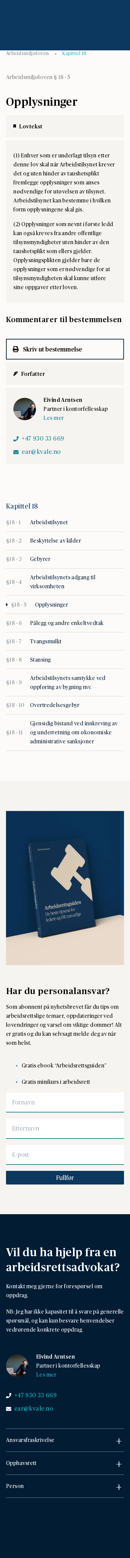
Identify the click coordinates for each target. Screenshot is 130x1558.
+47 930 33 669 (43, 438)
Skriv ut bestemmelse (52, 349)
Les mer (53, 417)
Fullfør (65, 1177)
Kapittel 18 (74, 53)
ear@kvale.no (41, 451)
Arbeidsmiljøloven (27, 53)
